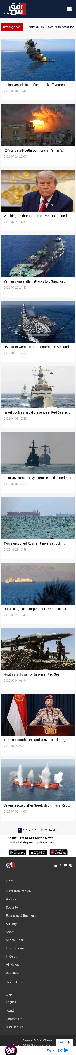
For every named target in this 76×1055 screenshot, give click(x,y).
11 (46, 830)
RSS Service (15, 1027)
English (11, 1002)
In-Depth (12, 956)
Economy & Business (21, 916)
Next (52, 830)
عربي (9, 994)
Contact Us (14, 1019)
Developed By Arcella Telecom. (38, 1040)
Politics (11, 899)
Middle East (14, 940)
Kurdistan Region (18, 891)
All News (12, 964)
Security (12, 907)
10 (41, 830)
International (15, 948)
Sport (10, 932)
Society (11, 924)
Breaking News (11, 27)
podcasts (12, 973)
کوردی (10, 1010)
